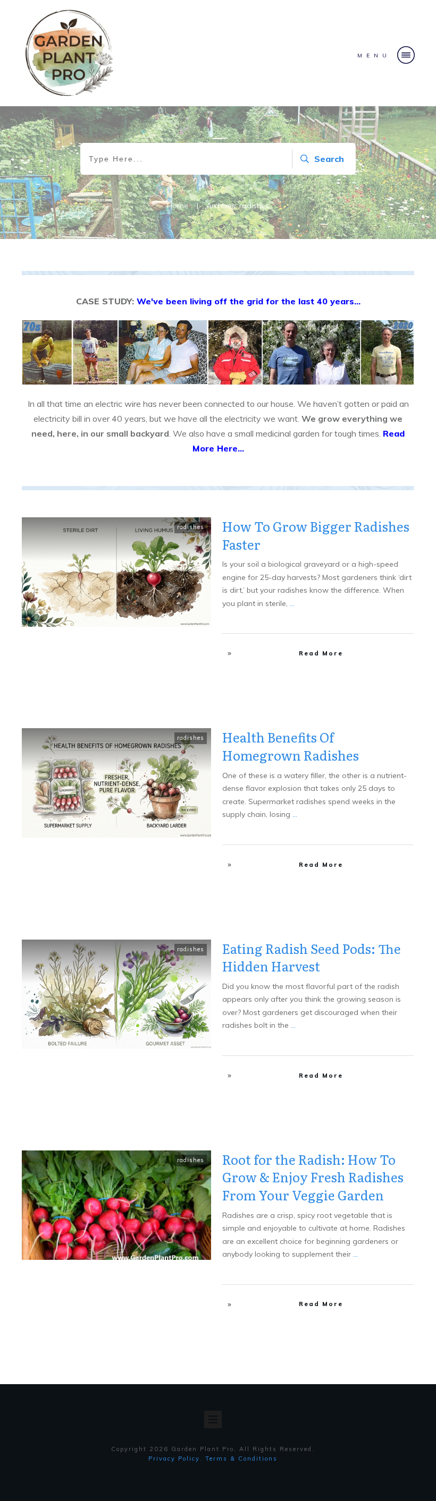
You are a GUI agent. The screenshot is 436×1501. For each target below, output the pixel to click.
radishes (190, 527)
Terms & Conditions (241, 1458)
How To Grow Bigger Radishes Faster (315, 535)
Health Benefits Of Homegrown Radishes (290, 746)
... (292, 603)
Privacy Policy (174, 1458)
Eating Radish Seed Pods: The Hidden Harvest (311, 957)
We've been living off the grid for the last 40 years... (248, 301)
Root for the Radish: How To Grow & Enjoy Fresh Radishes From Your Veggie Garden (313, 1177)
